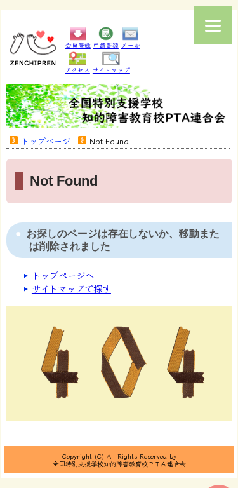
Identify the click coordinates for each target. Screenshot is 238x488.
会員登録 (78, 45)
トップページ (45, 141)
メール (130, 45)
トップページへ (63, 274)
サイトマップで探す (71, 288)
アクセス (77, 69)
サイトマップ (111, 69)
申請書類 (106, 45)
